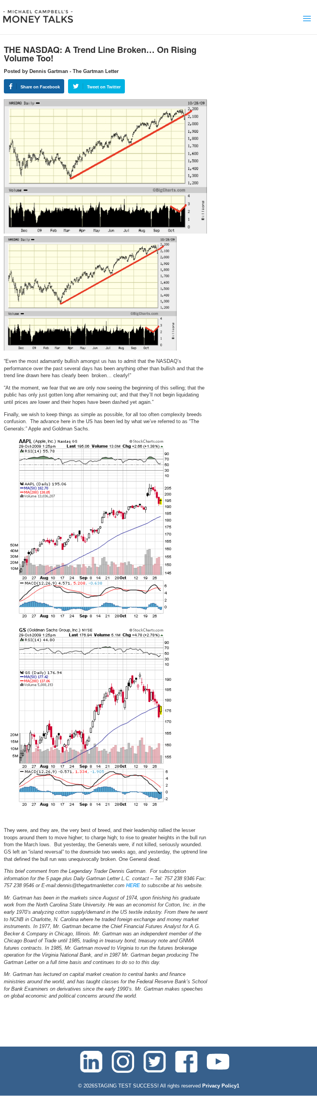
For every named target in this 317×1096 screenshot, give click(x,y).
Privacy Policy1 (220, 1086)
